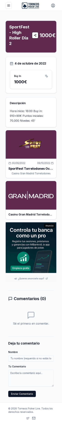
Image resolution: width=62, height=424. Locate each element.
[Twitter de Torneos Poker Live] (28, 418)
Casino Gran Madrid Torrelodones (31, 173)
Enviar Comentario (22, 393)
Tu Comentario (17, 366)
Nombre (13, 352)
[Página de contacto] (33, 418)
